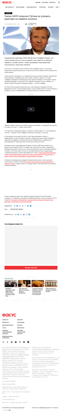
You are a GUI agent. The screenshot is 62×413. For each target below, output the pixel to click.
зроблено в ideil (7, 410)
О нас (4, 328)
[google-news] (24, 342)
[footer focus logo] (9, 315)
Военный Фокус (32, 7)
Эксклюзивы (20, 7)
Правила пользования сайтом (7, 332)
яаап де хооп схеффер (17, 209)
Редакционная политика (7, 337)
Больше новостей (31, 267)
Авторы (19, 325)
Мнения (37, 2)
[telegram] (11, 342)
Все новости (9, 7)
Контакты (55, 407)
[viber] (20, 342)
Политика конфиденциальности (41, 407)
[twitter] (7, 342)
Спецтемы (45, 2)
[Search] (59, 2)
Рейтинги (52, 2)
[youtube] (15, 342)
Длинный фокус (7, 325)
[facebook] (3, 342)
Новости (5, 319)
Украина (50, 7)
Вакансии (20, 328)
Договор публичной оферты (21, 332)
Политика (42, 7)
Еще (57, 7)
